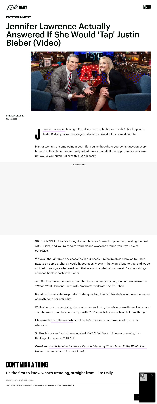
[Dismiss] (152, 375)
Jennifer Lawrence (54, 130)
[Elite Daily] (17, 7)
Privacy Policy (68, 385)
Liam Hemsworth (62, 320)
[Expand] (142, 375)
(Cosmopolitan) (73, 351)
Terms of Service (54, 385)
